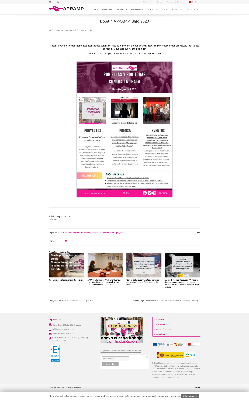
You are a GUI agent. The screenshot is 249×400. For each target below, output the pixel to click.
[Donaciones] (122, 330)
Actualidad (59, 30)
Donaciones (177, 9)
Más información (190, 396)
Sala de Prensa (192, 9)
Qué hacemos (137, 9)
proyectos (120, 233)
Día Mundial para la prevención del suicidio (66, 280)
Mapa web (160, 324)
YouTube (57, 1)
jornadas (94, 233)
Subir (196, 387)
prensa (113, 233)
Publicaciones (152, 9)
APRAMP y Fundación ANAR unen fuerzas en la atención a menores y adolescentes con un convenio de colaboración (104, 282)
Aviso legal (160, 334)
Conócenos (107, 9)
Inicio (96, 9)
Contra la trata (77, 233)
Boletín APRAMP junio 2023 (82, 30)
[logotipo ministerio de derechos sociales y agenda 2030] (176, 355)
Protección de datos (164, 329)
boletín (68, 233)
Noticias (165, 9)
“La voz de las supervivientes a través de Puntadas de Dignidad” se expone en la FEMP (142, 282)
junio (101, 233)
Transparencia (121, 9)
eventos (87, 233)
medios (106, 233)
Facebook (54, 1)
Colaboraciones (148, 2)
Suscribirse (180, 2)
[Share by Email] (65, 241)
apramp (67, 216)
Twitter (50, 1)
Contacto (160, 2)
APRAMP (51, 30)
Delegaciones (170, 2)
